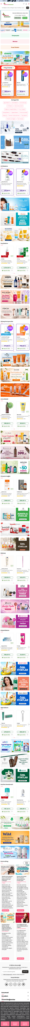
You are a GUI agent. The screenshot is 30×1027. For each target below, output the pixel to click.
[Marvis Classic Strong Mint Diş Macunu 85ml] (7, 716)
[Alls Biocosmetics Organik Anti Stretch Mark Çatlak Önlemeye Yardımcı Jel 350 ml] (7, 407)
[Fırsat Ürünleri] (15, 47)
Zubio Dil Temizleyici (22, 724)
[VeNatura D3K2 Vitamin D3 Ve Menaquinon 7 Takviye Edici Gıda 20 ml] (22, 484)
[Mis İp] (15, 745)
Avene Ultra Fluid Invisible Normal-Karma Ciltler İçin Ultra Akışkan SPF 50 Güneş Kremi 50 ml (22, 339)
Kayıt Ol (25, 971)
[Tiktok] (19, 985)
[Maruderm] (15, 698)
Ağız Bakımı (7, 102)
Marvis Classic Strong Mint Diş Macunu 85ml (6, 725)
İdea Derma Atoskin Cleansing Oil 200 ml (22, 183)
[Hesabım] (26, 4)
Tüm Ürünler (20, 118)
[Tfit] (15, 591)
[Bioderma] (15, 234)
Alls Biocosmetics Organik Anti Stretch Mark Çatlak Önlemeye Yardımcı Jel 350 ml (6, 416)
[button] (8, 63)
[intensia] (15, 1)
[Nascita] (15, 606)
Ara (27, 7)
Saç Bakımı (24, 115)
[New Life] (15, 544)
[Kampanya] (15, 35)
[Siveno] (15, 822)
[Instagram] (23, 985)
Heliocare (3, 491)
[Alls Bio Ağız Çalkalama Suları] (15, 760)
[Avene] (15, 219)
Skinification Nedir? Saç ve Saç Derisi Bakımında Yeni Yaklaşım (7, 878)
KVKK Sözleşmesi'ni (7, 974)
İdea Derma (5, 82)
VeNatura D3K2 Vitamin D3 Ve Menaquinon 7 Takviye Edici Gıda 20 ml (22, 494)
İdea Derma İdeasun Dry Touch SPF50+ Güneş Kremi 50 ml (7, 84)
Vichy (2, 258)
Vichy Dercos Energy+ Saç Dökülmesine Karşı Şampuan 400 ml (6, 261)
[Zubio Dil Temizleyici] (22, 716)
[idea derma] (15, 390)
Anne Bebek (15, 102)
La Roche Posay (5, 336)
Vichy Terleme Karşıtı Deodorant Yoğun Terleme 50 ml (6, 802)
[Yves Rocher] (15, 683)
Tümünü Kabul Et (25, 1023)
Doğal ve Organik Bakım (11, 109)
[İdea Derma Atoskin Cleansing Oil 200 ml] (22, 174)
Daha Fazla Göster (23, 67)
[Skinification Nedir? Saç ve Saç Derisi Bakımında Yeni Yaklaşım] (7, 869)
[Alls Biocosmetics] (15, 142)
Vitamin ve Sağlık (11, 118)
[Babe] (15, 375)
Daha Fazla (26, 862)
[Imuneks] (15, 529)
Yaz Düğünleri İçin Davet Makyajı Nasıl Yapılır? (22, 926)
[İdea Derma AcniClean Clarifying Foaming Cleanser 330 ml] (7, 174)
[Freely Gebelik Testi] (22, 638)
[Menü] (1, 4)
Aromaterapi (23, 102)
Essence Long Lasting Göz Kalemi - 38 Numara (22, 570)
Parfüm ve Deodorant (14, 115)
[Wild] (15, 837)
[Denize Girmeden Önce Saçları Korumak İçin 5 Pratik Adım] (22, 869)
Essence (19, 568)
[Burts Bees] (15, 668)
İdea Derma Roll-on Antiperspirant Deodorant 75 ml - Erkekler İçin (21, 802)
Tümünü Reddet (15, 1023)
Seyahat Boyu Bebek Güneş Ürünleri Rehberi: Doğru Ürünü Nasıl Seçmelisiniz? (7, 927)
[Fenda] (15, 312)
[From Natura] (15, 157)
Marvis (3, 723)
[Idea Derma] (15, 127)
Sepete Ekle (7, 94)
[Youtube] (6, 985)
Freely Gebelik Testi (21, 647)
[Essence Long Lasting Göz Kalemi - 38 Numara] (22, 561)
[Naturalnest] (15, 514)
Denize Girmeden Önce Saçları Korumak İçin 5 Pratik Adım (21, 878)
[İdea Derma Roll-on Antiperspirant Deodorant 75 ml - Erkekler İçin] (22, 792)
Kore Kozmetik (23, 112)
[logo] (8, 3)
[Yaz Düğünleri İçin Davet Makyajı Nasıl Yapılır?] (22, 917)
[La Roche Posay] (15, 204)
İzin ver (25, 17)
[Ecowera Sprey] (15, 57)
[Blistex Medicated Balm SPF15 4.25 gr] (22, 75)
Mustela (19, 414)
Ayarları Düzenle (5, 1023)
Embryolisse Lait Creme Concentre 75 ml (7, 570)
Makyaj (5, 115)
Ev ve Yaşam (22, 109)
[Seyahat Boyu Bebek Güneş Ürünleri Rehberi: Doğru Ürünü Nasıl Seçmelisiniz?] (7, 917)
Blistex (18, 82)
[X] (10, 985)
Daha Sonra (17, 17)
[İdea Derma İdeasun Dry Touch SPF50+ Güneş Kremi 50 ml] (7, 75)
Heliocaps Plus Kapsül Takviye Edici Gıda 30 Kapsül (6, 494)
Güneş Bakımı (6, 112)
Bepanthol (4, 645)
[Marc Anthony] (15, 297)
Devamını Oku (5, 909)
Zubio (18, 723)
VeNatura (19, 491)
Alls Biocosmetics (6, 414)
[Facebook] (15, 985)
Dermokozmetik (19, 105)
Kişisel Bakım (15, 112)
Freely (18, 645)
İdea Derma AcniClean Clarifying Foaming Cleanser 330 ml (6, 183)
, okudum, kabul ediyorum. (14, 974)
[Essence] (15, 621)
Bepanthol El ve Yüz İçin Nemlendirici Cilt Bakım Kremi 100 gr (6, 648)
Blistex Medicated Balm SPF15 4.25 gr (21, 84)
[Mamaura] (15, 437)
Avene (18, 336)
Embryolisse (4, 568)
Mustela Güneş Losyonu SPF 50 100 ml (22, 416)
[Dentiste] (15, 775)
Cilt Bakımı (10, 105)
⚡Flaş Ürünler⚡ (8, 67)
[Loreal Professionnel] (15, 281)
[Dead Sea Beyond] (15, 360)
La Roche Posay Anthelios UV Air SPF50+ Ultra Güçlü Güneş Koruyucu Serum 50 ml (6, 339)
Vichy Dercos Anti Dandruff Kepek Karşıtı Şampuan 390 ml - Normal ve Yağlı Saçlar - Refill (22, 261)
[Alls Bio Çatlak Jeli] (15, 452)
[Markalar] (15, 41)
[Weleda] (15, 467)
